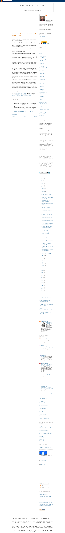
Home (25, 116)
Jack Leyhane (49, 15)
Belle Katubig (41, 77)
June (43, 258)
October (43, 191)
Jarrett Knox (41, 80)
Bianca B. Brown (42, 57)
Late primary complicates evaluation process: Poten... (47, 209)
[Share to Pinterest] (34, 93)
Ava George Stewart (42, 106)
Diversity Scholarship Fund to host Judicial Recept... (47, 218)
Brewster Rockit (42, 434)
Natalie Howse (41, 76)
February (43, 265)
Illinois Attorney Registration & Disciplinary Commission (44, 301)
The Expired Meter (42, 408)
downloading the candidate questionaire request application (22, 64)
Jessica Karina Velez (42, 112)
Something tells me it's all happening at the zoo (46, 238)
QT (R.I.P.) (41, 426)
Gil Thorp (41, 436)
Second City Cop (44, 338)
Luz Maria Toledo (42, 110)
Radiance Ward (42, 113)
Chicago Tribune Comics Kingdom (45, 433)
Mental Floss (41, 439)
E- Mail (45, 153)
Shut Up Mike (43, 339)
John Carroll (41, 60)
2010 (42, 285)
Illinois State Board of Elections (44, 315)
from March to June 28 (28, 37)
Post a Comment (14, 114)
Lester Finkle (41, 69)
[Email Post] (27, 93)
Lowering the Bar (44, 386)
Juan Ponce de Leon (42, 95)
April (43, 262)
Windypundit (43, 355)
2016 (42, 275)
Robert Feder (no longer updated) (45, 427)
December (43, 188)
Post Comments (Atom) (20, 118)
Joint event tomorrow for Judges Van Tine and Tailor (47, 212)
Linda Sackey (41, 100)
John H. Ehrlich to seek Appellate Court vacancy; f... (47, 247)
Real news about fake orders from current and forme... (47, 221)
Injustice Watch (43, 377)
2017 (42, 274)
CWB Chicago (43, 345)
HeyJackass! (41, 401)
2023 (42, 183)
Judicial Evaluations (16, 95)
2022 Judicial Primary (19, 94)
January (43, 266)
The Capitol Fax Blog (43, 398)
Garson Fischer (42, 70)
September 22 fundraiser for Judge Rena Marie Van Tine (47, 241)
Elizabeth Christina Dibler (43, 67)
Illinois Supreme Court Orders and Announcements (45, 298)
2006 (42, 292)
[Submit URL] (42, 464)
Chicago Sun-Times (42, 414)
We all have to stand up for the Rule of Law (49, 323)
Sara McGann (41, 83)
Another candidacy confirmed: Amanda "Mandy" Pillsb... (47, 230)
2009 (42, 287)
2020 (42, 269)
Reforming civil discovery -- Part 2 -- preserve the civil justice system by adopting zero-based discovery (45, 497)
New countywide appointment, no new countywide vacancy (47, 224)
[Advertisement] (21, 21)
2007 (42, 290)
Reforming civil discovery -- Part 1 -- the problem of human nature (46, 494)
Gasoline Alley (42, 437)
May (43, 260)
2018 (42, 272)
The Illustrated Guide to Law (44, 440)
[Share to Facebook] (32, 93)
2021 (42, 186)
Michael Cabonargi (42, 59)
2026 (42, 178)
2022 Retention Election (29, 94)
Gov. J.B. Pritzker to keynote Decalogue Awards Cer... (46, 195)
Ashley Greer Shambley (43, 103)
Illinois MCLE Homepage (43, 302)
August (43, 255)
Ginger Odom (41, 90)
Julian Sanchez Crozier (43, 64)
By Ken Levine (42, 424)
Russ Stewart (41, 407)
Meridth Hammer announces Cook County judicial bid (47, 198)
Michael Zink (41, 115)
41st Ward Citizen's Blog (43, 446)
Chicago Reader (42, 415)
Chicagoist (41, 411)
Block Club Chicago (43, 399)
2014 (42, 278)
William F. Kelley (42, 79)
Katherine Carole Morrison (44, 87)
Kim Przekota (41, 96)
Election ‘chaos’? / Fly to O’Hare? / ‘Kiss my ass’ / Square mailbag (46, 365)
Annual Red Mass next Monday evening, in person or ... (47, 206)
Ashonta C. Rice (42, 99)
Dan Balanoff (41, 54)
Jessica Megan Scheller (43, 102)
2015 (42, 277)
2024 (42, 181)
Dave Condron (41, 63)
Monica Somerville (42, 105)
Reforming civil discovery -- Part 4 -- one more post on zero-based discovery (46, 505)
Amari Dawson (41, 66)
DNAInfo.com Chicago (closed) (44, 418)
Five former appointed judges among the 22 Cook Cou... (47, 227)
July (42, 257)
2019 (42, 270)
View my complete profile (45, 36)
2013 (42, 280)
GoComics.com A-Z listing (44, 432)
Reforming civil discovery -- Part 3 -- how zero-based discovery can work (45, 501)
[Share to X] (31, 93)
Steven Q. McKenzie (43, 85)
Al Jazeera (41, 417)
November (44, 189)
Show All (52, 393)
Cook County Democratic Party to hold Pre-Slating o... (47, 235)
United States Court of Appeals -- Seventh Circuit (45, 313)
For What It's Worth (32, 5)
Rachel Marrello (42, 82)
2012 (42, 282)
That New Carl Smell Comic (44, 429)
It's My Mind (41, 409)
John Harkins (41, 74)
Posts (42, 485)
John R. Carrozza (42, 62)
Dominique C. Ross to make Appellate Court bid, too (46, 244)
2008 (42, 288)
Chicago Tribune (42, 412)
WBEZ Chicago (42, 404)
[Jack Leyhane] (43, 454)
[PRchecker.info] (42, 460)
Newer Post (13, 116)
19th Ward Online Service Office (45, 447)
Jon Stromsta (41, 108)
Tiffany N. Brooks (42, 56)
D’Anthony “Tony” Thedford (44, 109)
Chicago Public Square (45, 363)
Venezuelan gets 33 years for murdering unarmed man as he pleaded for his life (47, 347)
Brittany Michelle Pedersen (44, 93)
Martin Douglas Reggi (43, 98)
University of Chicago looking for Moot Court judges (47, 232)
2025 (42, 180)
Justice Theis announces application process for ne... (47, 253)
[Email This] (29, 93)
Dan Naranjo (41, 89)
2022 (42, 185)
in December (26, 84)
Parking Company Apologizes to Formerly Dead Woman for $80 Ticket (47, 388)
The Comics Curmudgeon (43, 430)
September (44, 193)
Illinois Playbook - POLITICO (46, 373)
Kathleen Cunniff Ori (43, 92)
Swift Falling (43, 356)
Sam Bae (40, 53)
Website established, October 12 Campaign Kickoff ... (47, 201)
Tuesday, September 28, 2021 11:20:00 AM (24, 111)
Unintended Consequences (26, 95)
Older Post (36, 116)
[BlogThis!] (30, 93)
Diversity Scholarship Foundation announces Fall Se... (47, 250)
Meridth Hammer (42, 73)
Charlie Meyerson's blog (43, 405)
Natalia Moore (41, 86)
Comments (43, 487)
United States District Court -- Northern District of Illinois (46, 310)
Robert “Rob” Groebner (43, 72)
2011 (42, 283)
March (43, 263)
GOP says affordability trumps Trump (46, 374)
